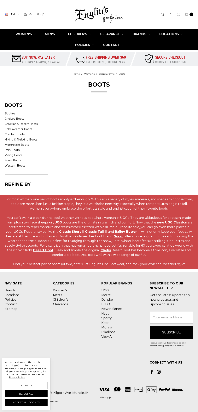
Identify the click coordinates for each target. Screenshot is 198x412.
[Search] (162, 14)
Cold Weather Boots (18, 129)
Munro (106, 327)
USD (13, 14)
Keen (105, 323)
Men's (50, 34)
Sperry (106, 318)
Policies (83, 45)
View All (107, 336)
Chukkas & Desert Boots (21, 124)
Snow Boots (13, 160)
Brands (140, 34)
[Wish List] (170, 14)
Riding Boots (13, 155)
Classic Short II (71, 231)
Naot (105, 313)
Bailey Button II (127, 231)
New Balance (111, 309)
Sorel (118, 236)
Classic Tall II (96, 231)
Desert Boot (43, 250)
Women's (24, 34)
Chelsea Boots (14, 118)
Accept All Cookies (26, 402)
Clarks (106, 250)
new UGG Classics (172, 222)
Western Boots (15, 165)
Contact (111, 45)
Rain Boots (12, 150)
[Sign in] (178, 14)
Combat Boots (15, 134)
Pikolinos (108, 332)
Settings (26, 385)
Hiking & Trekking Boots (21, 139)
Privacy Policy (17, 377)
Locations (169, 34)
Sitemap (11, 309)
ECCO (105, 304)
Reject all (26, 393)
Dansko (107, 299)
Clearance (110, 34)
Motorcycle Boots (17, 144)
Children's (78, 34)
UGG (58, 222)
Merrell (107, 295)
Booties (10, 113)
